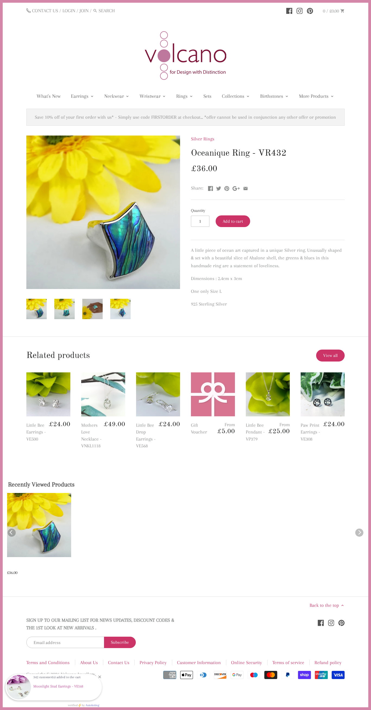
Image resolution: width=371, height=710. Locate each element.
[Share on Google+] (236, 187)
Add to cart (233, 221)
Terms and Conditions (48, 662)
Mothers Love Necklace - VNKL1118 (91, 435)
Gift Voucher (199, 428)
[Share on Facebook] (210, 187)
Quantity (198, 210)
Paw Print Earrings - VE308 (310, 431)
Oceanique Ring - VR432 (31, 565)
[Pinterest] (310, 10)
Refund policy (328, 662)
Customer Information (199, 662)
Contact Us (118, 662)
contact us (45, 10)
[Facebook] (289, 10)
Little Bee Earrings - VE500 (36, 431)
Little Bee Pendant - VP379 (255, 431)
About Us (89, 662)
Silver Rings (202, 139)
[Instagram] (300, 10)
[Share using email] (245, 187)
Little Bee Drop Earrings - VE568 (146, 435)
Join (84, 10)
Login (68, 10)
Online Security (246, 662)
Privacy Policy (153, 662)
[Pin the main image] (226, 187)
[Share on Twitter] (218, 187)
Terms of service (288, 662)
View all (330, 355)
